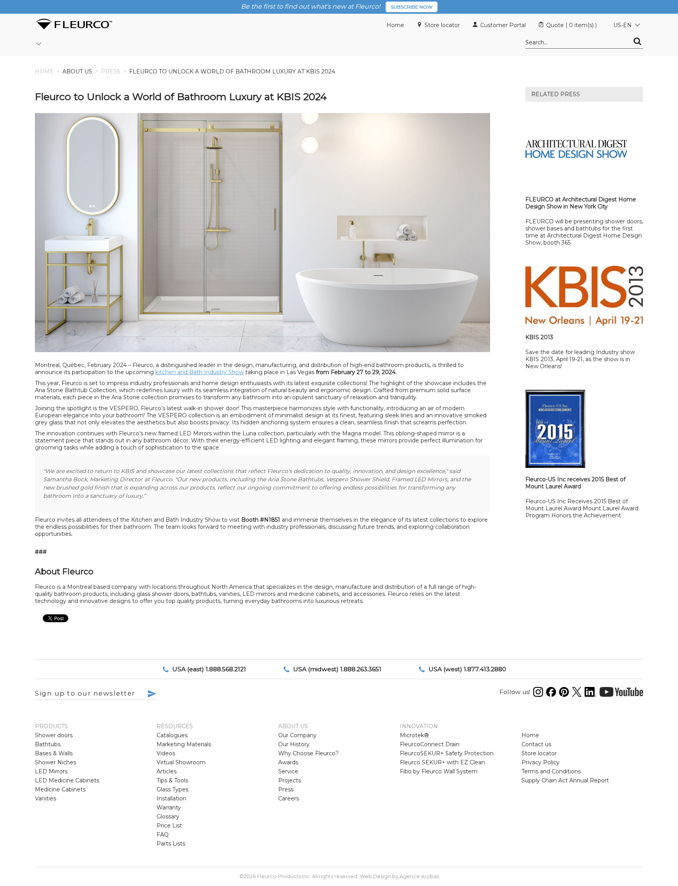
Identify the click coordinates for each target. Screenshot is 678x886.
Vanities (45, 798)
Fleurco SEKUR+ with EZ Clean (442, 762)
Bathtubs (47, 744)
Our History (294, 744)
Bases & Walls (54, 753)
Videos (166, 753)
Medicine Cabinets (60, 789)
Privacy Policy (540, 762)
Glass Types (172, 789)
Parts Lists (171, 843)
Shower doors (54, 735)
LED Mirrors (51, 771)
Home (395, 25)
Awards (288, 762)
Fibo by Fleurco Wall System (439, 771)
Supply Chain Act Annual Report (565, 780)
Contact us (536, 744)
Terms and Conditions (551, 771)
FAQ (163, 834)
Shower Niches (55, 762)
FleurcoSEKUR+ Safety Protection (447, 753)
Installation (171, 798)
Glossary (168, 816)
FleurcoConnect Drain (429, 744)
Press (110, 71)
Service (288, 771)
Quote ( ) (571, 25)
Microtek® (414, 735)
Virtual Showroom (181, 762)
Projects (289, 780)
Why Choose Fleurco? (308, 753)
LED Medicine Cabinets (67, 780)
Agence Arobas (419, 876)
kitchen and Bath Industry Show (199, 372)
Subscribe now (411, 7)
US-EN (622, 25)
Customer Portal (503, 25)
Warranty (169, 807)
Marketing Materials (184, 744)
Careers (288, 798)
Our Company (297, 735)
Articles (167, 771)
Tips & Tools (172, 780)
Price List (169, 825)
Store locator (442, 25)
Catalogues (172, 735)
